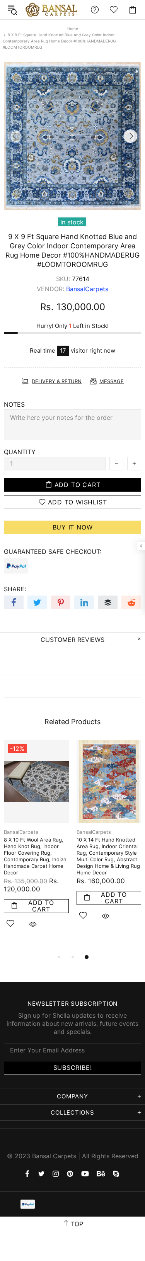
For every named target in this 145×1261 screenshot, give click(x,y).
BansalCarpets (52, 10)
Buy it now (73, 527)
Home (72, 28)
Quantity (20, 452)
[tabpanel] (36, 843)
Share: (15, 589)
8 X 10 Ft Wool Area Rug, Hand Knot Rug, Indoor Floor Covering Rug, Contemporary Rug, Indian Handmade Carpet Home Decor (35, 856)
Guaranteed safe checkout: (52, 551)
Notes (14, 404)
